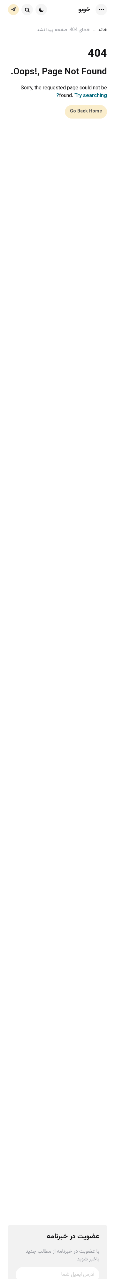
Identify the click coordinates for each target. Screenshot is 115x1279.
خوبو (84, 9)
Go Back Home (86, 111)
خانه (102, 30)
